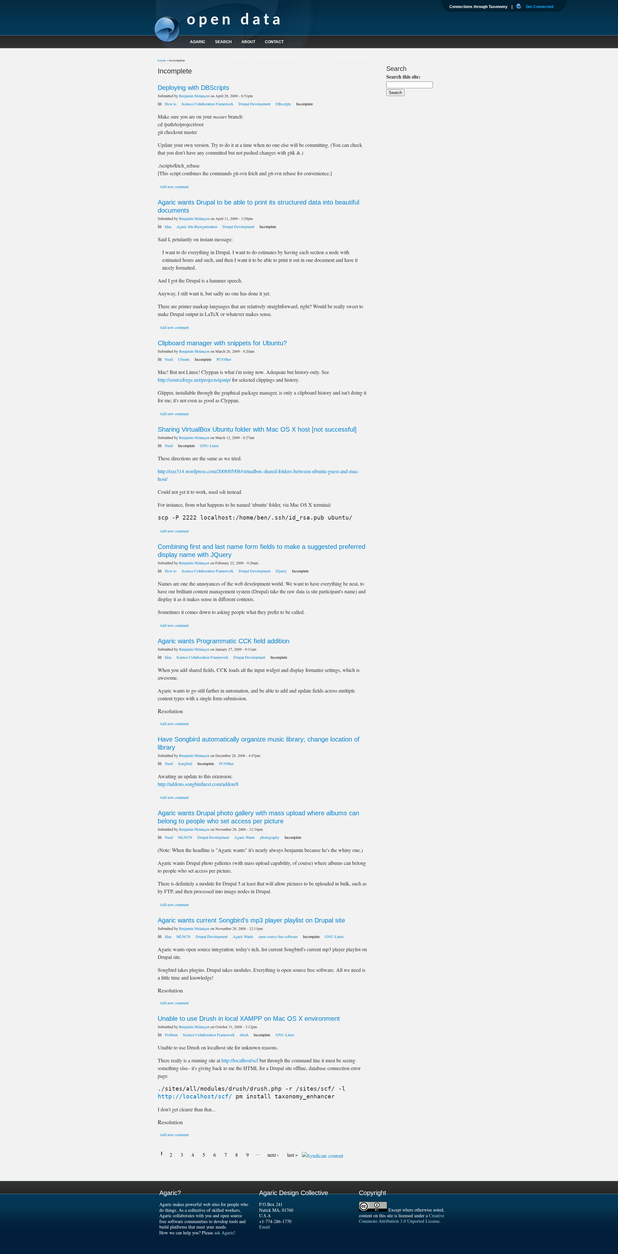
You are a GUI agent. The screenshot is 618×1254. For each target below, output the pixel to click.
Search (223, 42)
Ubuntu (184, 359)
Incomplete (304, 103)
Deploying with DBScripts (193, 87)
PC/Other (224, 359)
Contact (274, 42)
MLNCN (185, 837)
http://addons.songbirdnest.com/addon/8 (198, 783)
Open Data (235, 20)
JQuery (281, 570)
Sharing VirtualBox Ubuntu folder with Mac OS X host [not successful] (257, 429)
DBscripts (283, 103)
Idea (168, 226)
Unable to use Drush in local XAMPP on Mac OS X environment (249, 1018)
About (248, 42)
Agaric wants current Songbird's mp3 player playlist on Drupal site (251, 920)
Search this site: (403, 76)
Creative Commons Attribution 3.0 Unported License (401, 1218)
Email (264, 1227)
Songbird (185, 763)
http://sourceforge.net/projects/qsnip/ (194, 379)
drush (244, 1034)
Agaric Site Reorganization (196, 226)
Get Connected (539, 7)
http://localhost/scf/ (195, 1096)
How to (170, 103)
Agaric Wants (244, 837)
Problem (171, 1034)
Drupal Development (254, 103)
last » (292, 1154)
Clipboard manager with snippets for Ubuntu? (222, 343)
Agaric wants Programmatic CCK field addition (223, 641)
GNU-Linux (209, 445)
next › (273, 1154)
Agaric (197, 42)
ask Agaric (224, 1233)
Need (169, 359)
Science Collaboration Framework (207, 103)
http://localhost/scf (239, 1060)
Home (162, 60)
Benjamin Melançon (194, 95)
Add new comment (174, 186)
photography (269, 837)
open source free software (278, 936)
